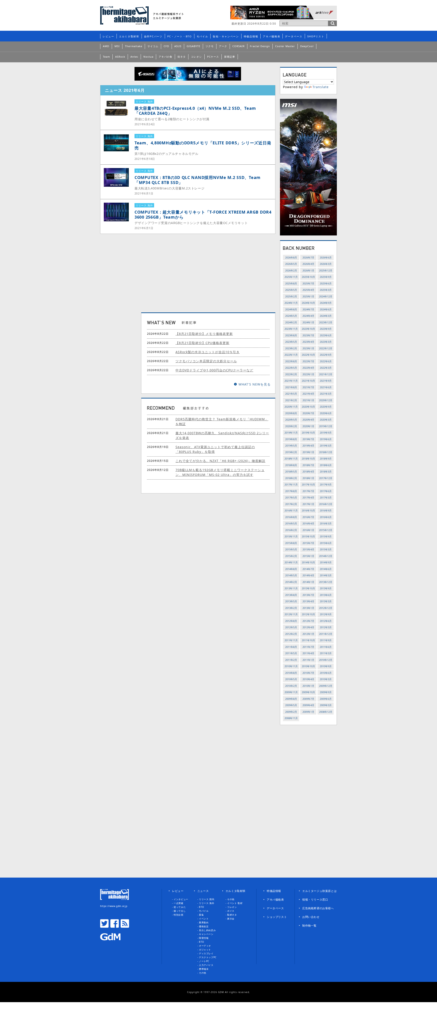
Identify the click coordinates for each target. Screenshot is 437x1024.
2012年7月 (308, 621)
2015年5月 (291, 549)
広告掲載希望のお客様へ (318, 908)
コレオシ (196, 56)
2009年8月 (291, 698)
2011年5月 (291, 653)
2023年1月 (308, 348)
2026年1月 (308, 270)
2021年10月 (308, 380)
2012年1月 (308, 634)
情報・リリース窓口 (315, 899)
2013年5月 (291, 601)
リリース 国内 (206, 899)
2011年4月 (308, 653)
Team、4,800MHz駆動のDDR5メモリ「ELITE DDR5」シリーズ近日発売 (203, 145)
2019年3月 (326, 445)
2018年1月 (308, 478)
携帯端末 (203, 968)
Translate (321, 87)
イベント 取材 (234, 903)
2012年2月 (291, 634)
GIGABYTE (193, 46)
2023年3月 (326, 341)
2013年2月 (291, 608)
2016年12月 (325, 504)
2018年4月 (308, 471)
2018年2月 (291, 478)
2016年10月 (308, 510)
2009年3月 (326, 705)
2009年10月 (308, 692)
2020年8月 (291, 413)
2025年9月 (326, 276)
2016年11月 (291, 510)
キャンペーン (206, 934)
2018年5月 (291, 471)
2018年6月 (326, 465)
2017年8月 (291, 491)
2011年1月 (308, 659)
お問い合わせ (311, 917)
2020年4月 (308, 419)
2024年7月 (308, 309)
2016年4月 (308, 523)
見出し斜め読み (207, 930)
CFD (166, 46)
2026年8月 (291, 257)
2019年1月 (308, 452)
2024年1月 (308, 322)
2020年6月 (326, 413)
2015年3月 (326, 549)
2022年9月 (326, 354)
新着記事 (229, 56)
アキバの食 (165, 56)
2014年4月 (308, 575)
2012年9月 (326, 614)
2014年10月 (308, 562)
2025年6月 (326, 283)
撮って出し (180, 910)
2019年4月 (308, 445)
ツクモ (210, 46)
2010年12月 (325, 659)
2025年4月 (308, 289)
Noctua (148, 56)
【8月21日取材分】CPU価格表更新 (202, 343)
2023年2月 (291, 348)
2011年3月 (326, 653)
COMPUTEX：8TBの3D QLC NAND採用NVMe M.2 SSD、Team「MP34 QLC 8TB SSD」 (198, 180)
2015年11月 (291, 536)
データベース (293, 36)
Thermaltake (133, 46)
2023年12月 (325, 322)
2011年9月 (326, 640)
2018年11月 (291, 458)
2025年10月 (308, 276)
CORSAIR (238, 46)
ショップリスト (277, 917)
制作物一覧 (309, 925)
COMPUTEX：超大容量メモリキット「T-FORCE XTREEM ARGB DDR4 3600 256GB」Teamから (203, 214)
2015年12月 (325, 530)
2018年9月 (326, 458)
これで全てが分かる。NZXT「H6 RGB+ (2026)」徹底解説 (220, 461)
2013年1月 (308, 608)
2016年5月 (291, 523)
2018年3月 (326, 471)
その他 (202, 972)
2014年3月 (326, 575)
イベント (203, 918)
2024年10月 (308, 302)
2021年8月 (291, 387)
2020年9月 (326, 406)
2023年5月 (291, 341)
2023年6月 (326, 335)
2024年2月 (291, 322)
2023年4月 (308, 341)
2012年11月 (291, 614)
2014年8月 (291, 569)
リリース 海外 (206, 903)
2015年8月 (291, 543)
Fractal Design (260, 46)
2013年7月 (308, 595)
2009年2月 (291, 711)
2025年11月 (291, 276)
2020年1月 (308, 426)
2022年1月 (308, 374)
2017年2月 (291, 504)
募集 (201, 914)
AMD (106, 46)
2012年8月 (291, 621)
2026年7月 (308, 257)
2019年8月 (291, 439)
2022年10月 (308, 354)
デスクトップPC (207, 957)
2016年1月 (308, 530)
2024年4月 (308, 315)
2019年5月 (291, 445)
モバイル (202, 36)
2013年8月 (291, 595)
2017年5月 (291, 497)
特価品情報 (251, 36)
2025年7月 (308, 283)
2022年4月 (308, 367)
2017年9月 (326, 484)
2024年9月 (326, 302)
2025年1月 (308, 296)
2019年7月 (308, 439)
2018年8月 (291, 465)
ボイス (230, 910)
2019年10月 (308, 432)
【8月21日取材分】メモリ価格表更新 (204, 334)
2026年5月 (291, 264)
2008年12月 (325, 711)
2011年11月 (291, 640)
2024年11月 (291, 302)
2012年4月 (308, 627)
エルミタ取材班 (129, 36)
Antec (134, 56)
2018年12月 (325, 452)
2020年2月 (291, 426)
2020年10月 (308, 406)
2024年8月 (291, 309)
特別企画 (178, 914)
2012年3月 (326, 627)
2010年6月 (326, 672)
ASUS (177, 46)
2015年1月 (308, 556)
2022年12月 (325, 348)
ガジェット (205, 949)
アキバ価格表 (271, 36)
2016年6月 (326, 517)
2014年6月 (326, 569)
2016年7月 (308, 517)
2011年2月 (291, 659)
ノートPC (204, 961)
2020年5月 (291, 419)
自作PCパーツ (153, 36)
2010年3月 (326, 679)
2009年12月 (325, 685)
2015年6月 (326, 543)
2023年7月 (308, 335)
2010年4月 (308, 679)
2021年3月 (326, 393)
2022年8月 (291, 361)
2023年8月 (291, 335)
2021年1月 (308, 400)
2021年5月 (291, 393)
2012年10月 (308, 614)
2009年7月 (308, 698)
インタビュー (181, 899)
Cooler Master (285, 46)
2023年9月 (326, 328)
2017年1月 (308, 504)
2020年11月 (291, 406)
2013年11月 (291, 588)
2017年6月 (326, 491)
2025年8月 (291, 283)
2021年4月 (308, 393)
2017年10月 (308, 484)
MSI (117, 46)
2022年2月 (291, 374)
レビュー (108, 36)
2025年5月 (291, 289)
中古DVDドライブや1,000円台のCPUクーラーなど (214, 370)
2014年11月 (291, 562)
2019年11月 (291, 432)
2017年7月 (308, 491)
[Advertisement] (146, 272)
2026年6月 (326, 257)
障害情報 (203, 938)
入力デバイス (206, 965)
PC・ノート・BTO (179, 36)
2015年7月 (308, 543)
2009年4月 (308, 705)
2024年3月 (326, 315)
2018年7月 (308, 465)
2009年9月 (326, 692)
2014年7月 (308, 569)
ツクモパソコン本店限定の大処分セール (206, 361)
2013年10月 (308, 588)
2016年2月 (291, 530)
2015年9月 (326, 536)
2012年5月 (291, 627)
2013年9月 (326, 588)
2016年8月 (291, 517)
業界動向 (203, 922)
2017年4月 (308, 497)
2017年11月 (291, 484)
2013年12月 (325, 582)
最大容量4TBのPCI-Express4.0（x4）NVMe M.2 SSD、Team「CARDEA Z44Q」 (195, 110)
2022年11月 (291, 354)
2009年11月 (291, 692)
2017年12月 (325, 478)
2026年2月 (291, 270)
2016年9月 (326, 510)
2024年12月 (325, 296)
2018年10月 (308, 458)
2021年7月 (308, 387)
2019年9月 (326, 432)
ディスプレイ (206, 953)
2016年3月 (326, 523)
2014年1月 (308, 582)
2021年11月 (291, 380)
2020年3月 (326, 419)
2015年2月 (291, 556)
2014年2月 (291, 582)
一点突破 (178, 903)
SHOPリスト (315, 36)
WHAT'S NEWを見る (255, 384)
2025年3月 (326, 289)
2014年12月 (325, 556)
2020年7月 (308, 413)
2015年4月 (308, 549)
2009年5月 (291, 705)
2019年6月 (326, 439)
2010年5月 (291, 679)
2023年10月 (308, 328)
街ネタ (182, 56)
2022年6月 (326, 361)
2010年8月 (291, 672)
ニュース (203, 891)
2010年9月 (326, 666)
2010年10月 (308, 666)
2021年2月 (291, 400)
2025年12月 (325, 270)
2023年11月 (291, 328)
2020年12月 (325, 400)
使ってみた (180, 907)
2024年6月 (326, 309)
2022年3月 (326, 367)
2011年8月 (291, 647)
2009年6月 (326, 698)
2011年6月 (326, 647)
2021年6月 (326, 387)
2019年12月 (325, 426)
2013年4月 (308, 601)
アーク (223, 46)
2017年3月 (326, 497)
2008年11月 (291, 718)
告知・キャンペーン (226, 36)
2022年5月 (291, 367)
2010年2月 (291, 685)
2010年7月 (308, 672)
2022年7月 (308, 361)
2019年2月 (291, 452)
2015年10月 (308, 536)
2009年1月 (308, 711)
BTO (201, 907)
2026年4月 (308, 264)
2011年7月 (308, 647)
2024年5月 (291, 315)
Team (106, 56)
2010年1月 (308, 685)
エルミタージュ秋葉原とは (319, 891)
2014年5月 (291, 575)
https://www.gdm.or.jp (113, 906)
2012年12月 (325, 608)
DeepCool (307, 46)
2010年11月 (291, 666)
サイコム (152, 46)
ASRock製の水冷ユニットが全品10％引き (207, 352)
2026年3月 (326, 264)
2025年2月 (291, 296)
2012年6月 (326, 621)
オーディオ (205, 945)
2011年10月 (308, 640)
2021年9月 (326, 380)
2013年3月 (326, 601)
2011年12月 (325, 634)
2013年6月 (326, 595)
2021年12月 (325, 374)
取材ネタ (232, 914)
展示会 (230, 918)
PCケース (213, 56)
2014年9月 (326, 562)
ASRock (120, 56)
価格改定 (203, 926)
